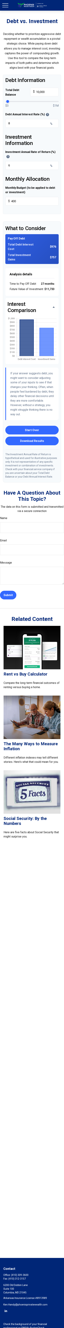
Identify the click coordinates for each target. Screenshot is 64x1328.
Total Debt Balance (20, 92)
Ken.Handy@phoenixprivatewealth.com (25, 1304)
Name (3, 518)
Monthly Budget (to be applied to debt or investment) (30, 190)
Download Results (32, 441)
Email (3, 540)
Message (6, 562)
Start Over (32, 430)
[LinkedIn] (5, 1310)
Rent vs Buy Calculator (25, 674)
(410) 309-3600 (19, 1275)
